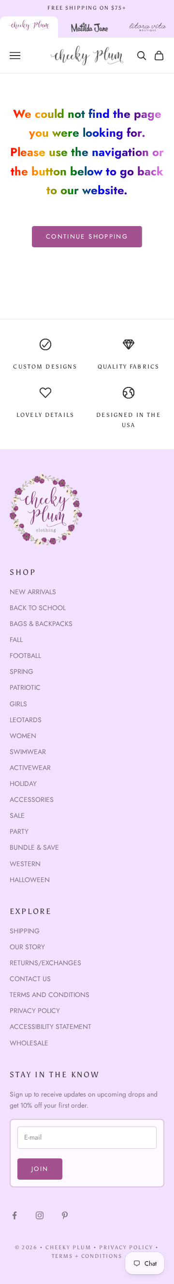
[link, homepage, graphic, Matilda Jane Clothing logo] (89, 27)
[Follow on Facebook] (14, 1215)
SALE (17, 815)
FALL (16, 639)
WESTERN (25, 864)
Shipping (25, 931)
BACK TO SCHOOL (38, 608)
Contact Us (30, 979)
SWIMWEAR (28, 751)
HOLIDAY (23, 783)
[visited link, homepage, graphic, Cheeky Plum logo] (29, 27)
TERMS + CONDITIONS (87, 1256)
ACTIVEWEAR (30, 767)
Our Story (27, 947)
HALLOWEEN (30, 880)
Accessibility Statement (50, 1026)
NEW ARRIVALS (33, 592)
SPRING (21, 671)
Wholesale (29, 1043)
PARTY (19, 831)
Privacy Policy (35, 1010)
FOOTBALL (25, 655)
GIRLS (18, 704)
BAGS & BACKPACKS (41, 623)
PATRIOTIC (25, 687)
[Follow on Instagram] (39, 1215)
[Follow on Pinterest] (65, 1215)
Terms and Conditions (49, 994)
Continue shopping (87, 236)
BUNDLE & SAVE (34, 847)
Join (39, 1168)
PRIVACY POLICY (126, 1247)
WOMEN (23, 736)
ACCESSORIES (32, 799)
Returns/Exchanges (45, 963)
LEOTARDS (26, 720)
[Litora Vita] (147, 27)
